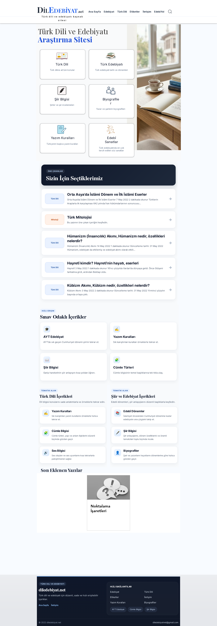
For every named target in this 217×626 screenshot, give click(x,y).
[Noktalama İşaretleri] (108, 487)
